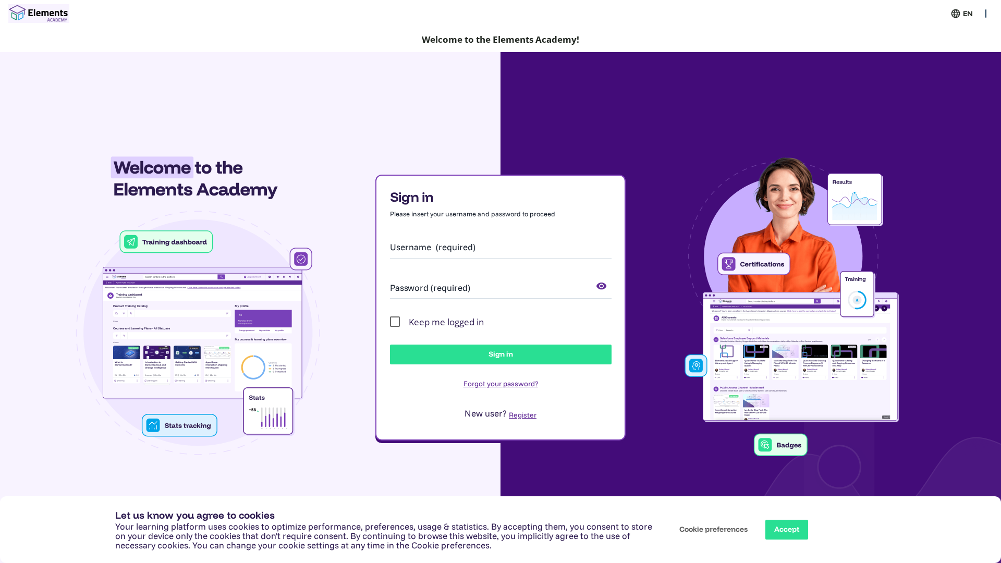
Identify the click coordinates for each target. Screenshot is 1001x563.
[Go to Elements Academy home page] (38, 13)
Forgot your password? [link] (500, 383)
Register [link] (522, 415)
